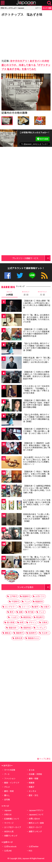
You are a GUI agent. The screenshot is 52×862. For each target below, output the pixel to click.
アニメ (27, 601)
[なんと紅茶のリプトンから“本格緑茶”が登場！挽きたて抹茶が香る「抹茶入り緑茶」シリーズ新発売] (11, 505)
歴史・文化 (33, 795)
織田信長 (27, 617)
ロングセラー (10, 606)
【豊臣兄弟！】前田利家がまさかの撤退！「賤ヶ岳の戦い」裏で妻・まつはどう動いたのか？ (36, 431)
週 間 (26, 293)
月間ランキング (10, 835)
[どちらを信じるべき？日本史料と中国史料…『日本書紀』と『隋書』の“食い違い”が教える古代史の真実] (11, 391)
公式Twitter (20, 275)
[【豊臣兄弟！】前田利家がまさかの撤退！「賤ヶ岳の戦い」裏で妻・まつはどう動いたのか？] (11, 434)
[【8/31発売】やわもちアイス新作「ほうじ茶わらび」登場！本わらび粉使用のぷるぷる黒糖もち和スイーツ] (11, 462)
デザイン (32, 622)
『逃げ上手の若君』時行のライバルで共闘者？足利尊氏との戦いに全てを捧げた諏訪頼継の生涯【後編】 (36, 418)
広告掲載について (11, 818)
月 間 (42, 293)
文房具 (44, 622)
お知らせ (8, 814)
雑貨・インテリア (11, 782)
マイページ (9, 822)
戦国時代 (26, 596)
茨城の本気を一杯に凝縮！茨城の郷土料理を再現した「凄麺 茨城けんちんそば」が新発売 (36, 573)
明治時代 (40, 617)
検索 (49, 3)
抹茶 (21, 622)
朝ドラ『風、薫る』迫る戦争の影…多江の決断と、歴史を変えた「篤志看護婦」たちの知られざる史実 (36, 318)
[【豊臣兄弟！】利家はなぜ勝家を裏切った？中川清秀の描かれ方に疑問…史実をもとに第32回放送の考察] (11, 377)
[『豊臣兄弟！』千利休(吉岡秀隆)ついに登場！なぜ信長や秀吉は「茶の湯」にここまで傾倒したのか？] (11, 548)
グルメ (7, 786)
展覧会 (8, 632)
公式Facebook (7, 275)
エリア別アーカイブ (12, 827)
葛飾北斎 (18, 638)
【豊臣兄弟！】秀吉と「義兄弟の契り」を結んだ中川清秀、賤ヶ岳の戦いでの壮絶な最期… (36, 473)
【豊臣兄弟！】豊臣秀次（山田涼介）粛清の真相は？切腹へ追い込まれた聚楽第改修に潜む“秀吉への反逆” (36, 446)
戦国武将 (39, 601)
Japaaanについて (36, 814)
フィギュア (40, 627)
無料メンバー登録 (36, 822)
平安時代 (15, 601)
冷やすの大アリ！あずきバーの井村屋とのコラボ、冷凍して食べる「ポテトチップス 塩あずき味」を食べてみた (25, 65)
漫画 (21, 612)
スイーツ (25, 606)
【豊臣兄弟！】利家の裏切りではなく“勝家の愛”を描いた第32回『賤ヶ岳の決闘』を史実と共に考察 (36, 532)
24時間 (9, 293)
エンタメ (32, 791)
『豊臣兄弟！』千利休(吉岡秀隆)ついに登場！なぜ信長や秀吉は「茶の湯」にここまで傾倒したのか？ (37, 546)
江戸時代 (13, 596)
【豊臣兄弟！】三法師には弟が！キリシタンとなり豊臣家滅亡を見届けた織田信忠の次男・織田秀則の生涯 (36, 332)
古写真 (7, 799)
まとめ (31, 769)
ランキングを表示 (25, 587)
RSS (44, 275)
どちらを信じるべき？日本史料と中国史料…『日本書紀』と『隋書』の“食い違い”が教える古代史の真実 (36, 389)
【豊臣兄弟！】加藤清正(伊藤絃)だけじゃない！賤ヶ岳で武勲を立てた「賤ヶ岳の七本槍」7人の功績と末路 (37, 489)
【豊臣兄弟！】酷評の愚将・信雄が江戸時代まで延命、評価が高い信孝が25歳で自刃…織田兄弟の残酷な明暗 (36, 403)
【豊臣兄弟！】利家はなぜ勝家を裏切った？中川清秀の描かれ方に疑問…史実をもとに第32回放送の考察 (36, 375)
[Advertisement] (21, 37)
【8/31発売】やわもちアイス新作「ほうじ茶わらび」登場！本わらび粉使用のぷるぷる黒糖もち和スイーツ (36, 460)
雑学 (36, 606)
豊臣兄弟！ (13, 627)
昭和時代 (32, 632)
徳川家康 (10, 622)
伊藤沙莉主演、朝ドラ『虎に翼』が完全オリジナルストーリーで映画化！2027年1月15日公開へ (36, 359)
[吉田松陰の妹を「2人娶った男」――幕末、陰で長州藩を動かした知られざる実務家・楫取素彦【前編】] (11, 519)
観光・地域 (9, 791)
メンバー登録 (47, 8)
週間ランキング (35, 831)
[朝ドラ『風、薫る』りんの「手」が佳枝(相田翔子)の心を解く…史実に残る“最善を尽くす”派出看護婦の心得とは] (11, 562)
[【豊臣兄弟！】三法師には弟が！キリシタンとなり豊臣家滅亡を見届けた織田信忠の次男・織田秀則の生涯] (11, 334)
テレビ (41, 612)
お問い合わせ (34, 818)
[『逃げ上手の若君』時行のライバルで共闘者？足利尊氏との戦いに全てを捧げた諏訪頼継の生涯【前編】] (11, 348)
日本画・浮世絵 (35, 774)
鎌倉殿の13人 (33, 638)
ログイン (38, 8)
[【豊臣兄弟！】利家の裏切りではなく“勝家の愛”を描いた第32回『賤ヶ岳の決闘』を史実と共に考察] (11, 534)
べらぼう (14, 617)
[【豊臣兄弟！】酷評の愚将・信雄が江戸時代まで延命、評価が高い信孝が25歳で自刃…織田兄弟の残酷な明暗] (11, 405)
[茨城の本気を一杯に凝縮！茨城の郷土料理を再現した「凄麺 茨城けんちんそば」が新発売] (11, 576)
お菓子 (46, 606)
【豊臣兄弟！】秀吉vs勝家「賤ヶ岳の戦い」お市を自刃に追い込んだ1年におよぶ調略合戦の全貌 (36, 304)
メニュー (3, 3)
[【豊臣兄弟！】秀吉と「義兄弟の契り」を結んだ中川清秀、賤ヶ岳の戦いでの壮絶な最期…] (11, 477)
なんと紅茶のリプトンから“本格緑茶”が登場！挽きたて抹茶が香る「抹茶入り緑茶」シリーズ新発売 (36, 503)
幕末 (11, 612)
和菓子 (31, 786)
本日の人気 (9, 831)
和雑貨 (31, 782)
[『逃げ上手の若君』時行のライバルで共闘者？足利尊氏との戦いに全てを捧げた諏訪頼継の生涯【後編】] (11, 420)
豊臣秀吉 (27, 627)
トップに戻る (45, 758)
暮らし (7, 795)
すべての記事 (9, 769)
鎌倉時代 (19, 632)
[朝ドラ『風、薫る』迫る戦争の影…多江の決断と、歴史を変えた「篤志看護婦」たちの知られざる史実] (11, 320)
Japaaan (26, 3)
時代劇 (31, 612)
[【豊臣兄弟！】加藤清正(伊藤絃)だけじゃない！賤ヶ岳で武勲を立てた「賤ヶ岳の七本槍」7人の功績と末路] (11, 491)
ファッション (9, 778)
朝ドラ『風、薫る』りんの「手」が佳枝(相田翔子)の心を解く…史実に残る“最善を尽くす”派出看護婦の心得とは (37, 560)
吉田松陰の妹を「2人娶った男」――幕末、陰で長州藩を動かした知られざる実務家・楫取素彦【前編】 (36, 517)
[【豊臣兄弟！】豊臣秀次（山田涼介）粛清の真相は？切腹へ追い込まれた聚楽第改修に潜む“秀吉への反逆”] (11, 448)
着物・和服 (33, 778)
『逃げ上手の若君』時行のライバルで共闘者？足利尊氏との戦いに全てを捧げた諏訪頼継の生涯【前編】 (36, 347)
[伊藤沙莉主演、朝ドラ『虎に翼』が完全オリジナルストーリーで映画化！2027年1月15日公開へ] (11, 363)
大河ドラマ (40, 596)
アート (7, 774)
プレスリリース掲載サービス (25, 258)
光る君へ (45, 632)
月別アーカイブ (35, 827)
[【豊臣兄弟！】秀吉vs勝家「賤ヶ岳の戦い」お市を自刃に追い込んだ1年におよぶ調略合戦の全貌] (11, 306)
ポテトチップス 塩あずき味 (21, 14)
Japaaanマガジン (36, 810)
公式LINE (32, 275)
